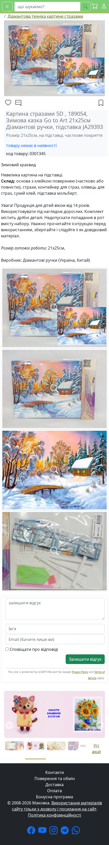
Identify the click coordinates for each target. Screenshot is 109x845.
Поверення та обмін (54, 778)
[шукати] (85, 6)
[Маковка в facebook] (32, 832)
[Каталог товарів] (7, 6)
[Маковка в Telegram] (66, 832)
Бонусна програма (54, 797)
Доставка (54, 784)
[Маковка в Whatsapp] (77, 832)
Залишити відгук (85, 659)
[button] (95, 6)
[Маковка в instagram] (54, 832)
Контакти (54, 772)
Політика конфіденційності (54, 815)
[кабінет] (104, 6)
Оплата (54, 790)
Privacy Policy (80, 672)
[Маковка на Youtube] (43, 832)
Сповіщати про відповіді (33, 649)
